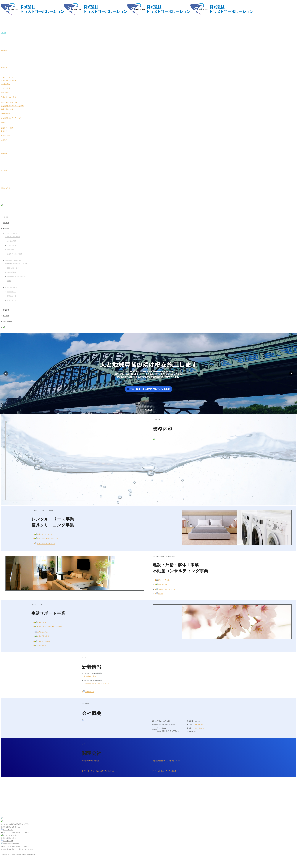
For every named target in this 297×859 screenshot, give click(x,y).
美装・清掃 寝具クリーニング (47, 538)
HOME (3, 33)
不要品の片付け (6, 135)
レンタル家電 (5, 88)
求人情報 (4, 170)
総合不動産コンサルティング (11, 118)
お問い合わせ (5, 188)
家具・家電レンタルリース (46, 544)
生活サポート (5, 140)
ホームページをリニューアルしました (97, 683)
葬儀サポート (5, 131)
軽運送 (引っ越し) (43, 636)
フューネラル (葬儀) (43, 641)
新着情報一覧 (89, 692)
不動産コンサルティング (166, 589)
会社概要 (4, 50)
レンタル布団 (5, 84)
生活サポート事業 (7, 128)
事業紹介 (4, 68)
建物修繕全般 (5, 113)
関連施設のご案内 (90, 676)
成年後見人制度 (42, 632)
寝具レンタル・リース (44, 534)
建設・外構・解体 (7, 109)
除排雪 (3, 122)
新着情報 (4, 153)
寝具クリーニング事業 (8, 97)
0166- (199, 724)
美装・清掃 (4, 93)
